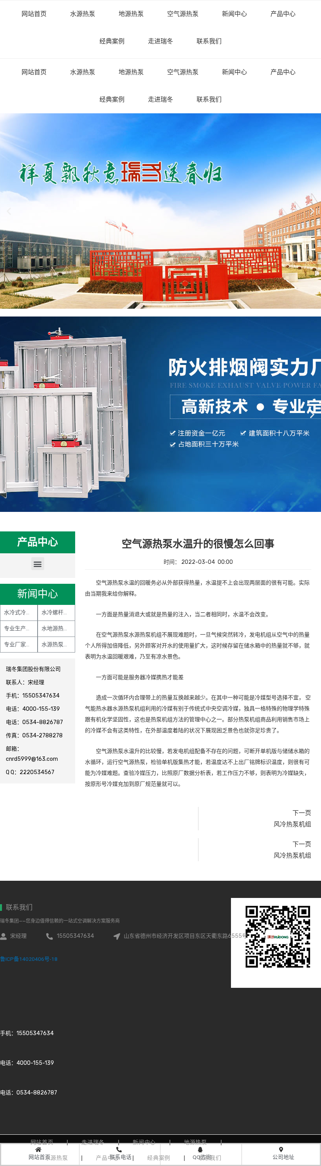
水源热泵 (82, 72)
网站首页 (34, 72)
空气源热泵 (182, 72)
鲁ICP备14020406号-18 (29, 959)
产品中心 (283, 72)
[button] (37, 563)
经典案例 (111, 99)
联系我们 (209, 99)
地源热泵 (131, 72)
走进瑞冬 (160, 99)
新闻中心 (234, 72)
